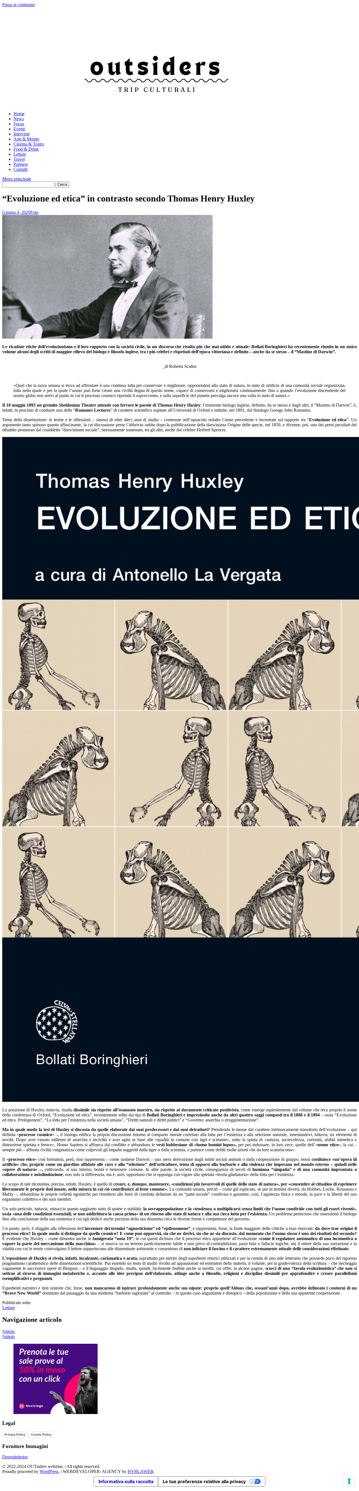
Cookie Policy (41, 1434)
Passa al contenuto (18, 4)
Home (18, 113)
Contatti (20, 169)
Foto (34, 212)
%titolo (8, 1331)
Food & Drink (26, 149)
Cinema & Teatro (28, 144)
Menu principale (16, 178)
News (18, 118)
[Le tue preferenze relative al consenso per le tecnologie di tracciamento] (349, 1481)
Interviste (21, 134)
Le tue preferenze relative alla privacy (204, 1481)
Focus (18, 123)
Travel (19, 159)
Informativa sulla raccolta (125, 1481)
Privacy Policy (14, 1434)
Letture (19, 154)
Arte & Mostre (26, 139)
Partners (20, 164)
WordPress (49, 1471)
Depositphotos (15, 1456)
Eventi (19, 128)
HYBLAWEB (140, 1471)
